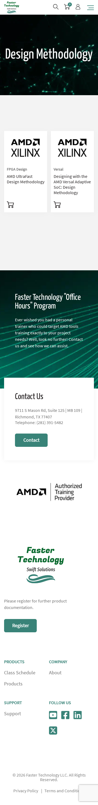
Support (12, 714)
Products (13, 684)
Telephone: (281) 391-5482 (39, 422)
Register (20, 625)
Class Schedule (19, 673)
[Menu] (90, 7)
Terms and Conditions (64, 791)
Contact (31, 440)
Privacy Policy (25, 791)
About (55, 673)
